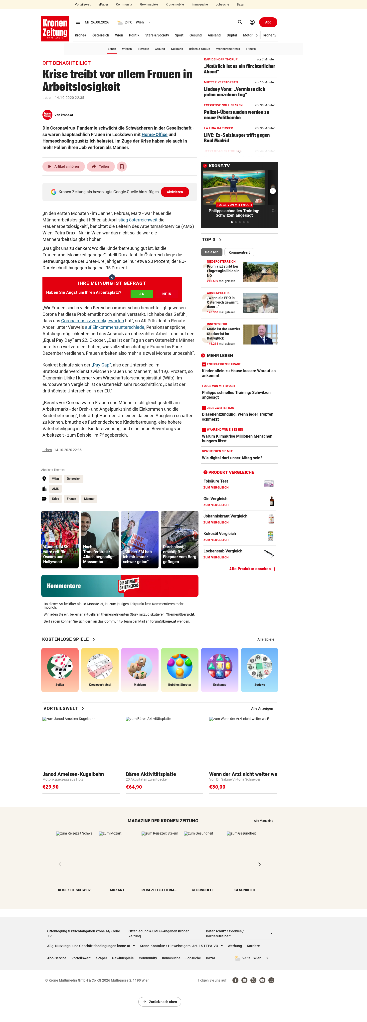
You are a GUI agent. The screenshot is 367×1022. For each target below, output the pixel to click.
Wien (119, 35)
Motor (248, 35)
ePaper (103, 4)
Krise (55, 499)
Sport (179, 35)
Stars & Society (157, 35)
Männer (89, 499)
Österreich (100, 35)
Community (124, 4)
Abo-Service (56, 958)
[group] (60, 539)
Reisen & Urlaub (199, 49)
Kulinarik (177, 49)
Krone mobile (175, 4)
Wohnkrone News (228, 49)
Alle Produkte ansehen (250, 569)
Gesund (195, 35)
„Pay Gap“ (101, 364)
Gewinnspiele (149, 4)
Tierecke (143, 49)
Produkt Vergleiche (231, 472)
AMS (55, 489)
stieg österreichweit (138, 219)
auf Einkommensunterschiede (114, 327)
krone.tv (269, 35)
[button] (257, 35)
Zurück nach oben (160, 1002)
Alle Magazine (263, 821)
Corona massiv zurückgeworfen (92, 320)
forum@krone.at (163, 621)
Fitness (251, 49)
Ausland (214, 35)
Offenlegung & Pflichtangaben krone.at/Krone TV (83, 933)
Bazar (241, 4)
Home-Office (155, 134)
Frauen (71, 499)
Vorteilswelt (83, 4)
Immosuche (200, 4)
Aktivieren (175, 192)
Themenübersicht (180, 614)
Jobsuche (222, 4)
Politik (134, 35)
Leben (112, 49)
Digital (232, 35)
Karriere (253, 946)
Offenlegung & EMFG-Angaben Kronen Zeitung (159, 933)
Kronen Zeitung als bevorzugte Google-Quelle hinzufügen (121, 191)
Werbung (235, 946)
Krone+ (80, 35)
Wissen (127, 49)
